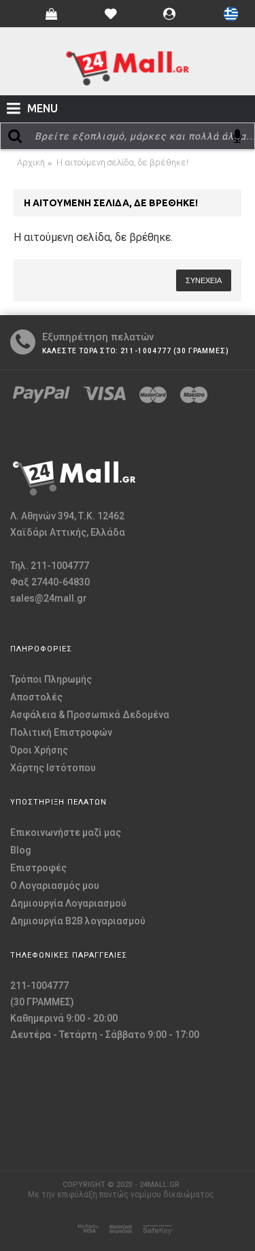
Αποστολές (36, 697)
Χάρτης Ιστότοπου (53, 767)
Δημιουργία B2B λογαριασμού (78, 920)
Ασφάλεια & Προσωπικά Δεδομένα (89, 714)
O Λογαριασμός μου (54, 885)
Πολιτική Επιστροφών (61, 732)
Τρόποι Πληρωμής (51, 679)
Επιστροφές (38, 867)
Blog (20, 850)
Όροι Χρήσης (39, 750)
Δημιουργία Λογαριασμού (68, 903)
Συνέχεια (204, 280)
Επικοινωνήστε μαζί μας (65, 832)
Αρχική (31, 162)
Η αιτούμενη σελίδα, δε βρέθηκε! (122, 162)
